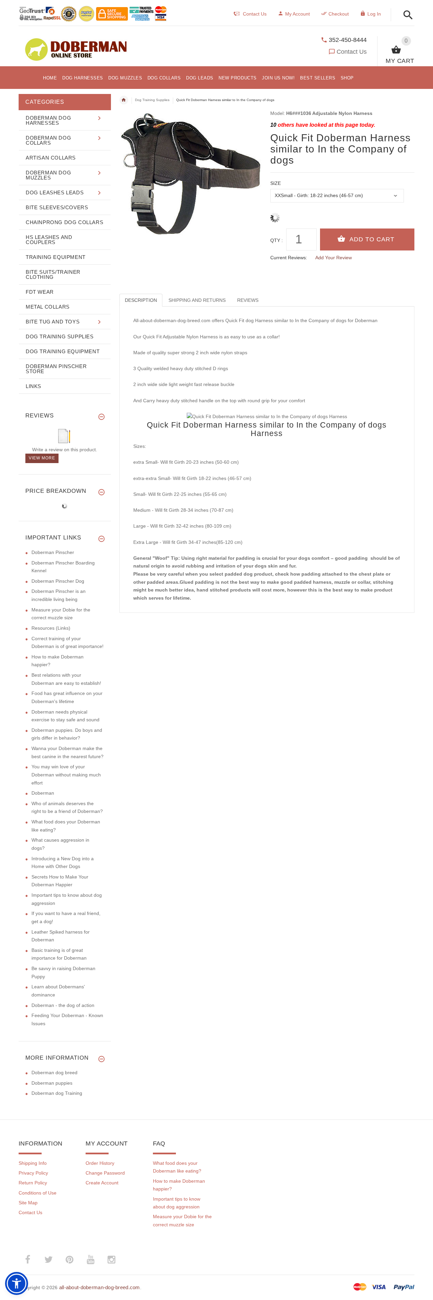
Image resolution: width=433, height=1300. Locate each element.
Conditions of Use (37, 1193)
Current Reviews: (288, 257)
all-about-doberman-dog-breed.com (99, 1287)
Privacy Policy (33, 1173)
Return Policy (33, 1182)
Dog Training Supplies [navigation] (152, 100)
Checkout (338, 14)
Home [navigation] (123, 100)
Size (275, 183)
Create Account (102, 1182)
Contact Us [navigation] (255, 14)
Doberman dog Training (56, 1093)
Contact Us (352, 51)
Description (141, 300)
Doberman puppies (51, 1083)
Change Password (105, 1173)
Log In (374, 14)
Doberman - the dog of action (62, 1005)
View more (42, 458)
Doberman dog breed (54, 1072)
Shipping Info (33, 1163)
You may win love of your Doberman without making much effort (66, 774)
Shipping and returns (197, 300)
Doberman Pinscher (52, 552)
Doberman (42, 793)
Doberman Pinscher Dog (57, 581)
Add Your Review (333, 257)
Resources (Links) (50, 628)
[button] (406, 15)
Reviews (247, 300)
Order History (100, 1163)
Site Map (28, 1202)
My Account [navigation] (297, 14)
